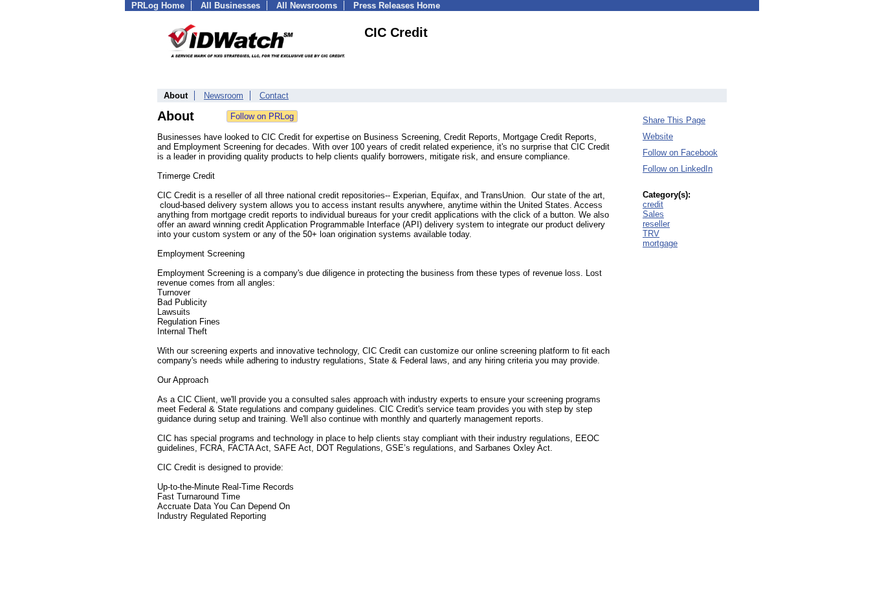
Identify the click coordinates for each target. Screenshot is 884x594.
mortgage (660, 243)
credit (653, 204)
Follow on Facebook (680, 152)
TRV (651, 233)
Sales (653, 214)
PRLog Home (157, 5)
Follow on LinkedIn (678, 169)
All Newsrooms (306, 5)
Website (658, 136)
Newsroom (223, 95)
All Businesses (230, 5)
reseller (656, 224)
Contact (274, 95)
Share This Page (674, 120)
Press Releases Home (396, 5)
